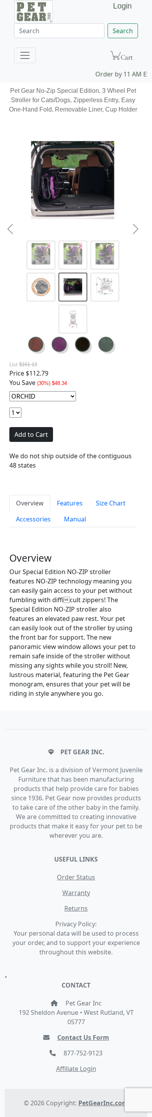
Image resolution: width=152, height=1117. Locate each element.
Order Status (76, 877)
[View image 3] (104, 255)
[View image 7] (72, 319)
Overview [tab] (30, 503)
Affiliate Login (76, 1068)
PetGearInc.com (103, 1103)
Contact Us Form (83, 1037)
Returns (76, 908)
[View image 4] (41, 287)
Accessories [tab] (33, 519)
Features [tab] (70, 503)
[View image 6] (104, 287)
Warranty (76, 892)
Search (123, 31)
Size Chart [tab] (110, 503)
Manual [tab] (75, 519)
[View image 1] (41, 255)
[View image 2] (72, 255)
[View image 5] (72, 287)
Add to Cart (31, 434)
